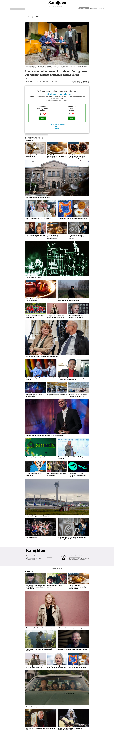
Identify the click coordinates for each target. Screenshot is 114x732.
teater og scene (36, 135)
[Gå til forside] (57, 2)
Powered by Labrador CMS (57, 568)
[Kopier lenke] (82, 82)
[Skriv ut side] (86, 82)
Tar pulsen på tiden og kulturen (57, 6)
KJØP (42, 118)
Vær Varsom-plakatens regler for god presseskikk (79, 556)
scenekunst (28, 135)
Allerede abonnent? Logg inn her (57, 94)
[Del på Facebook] (73, 82)
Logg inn (94, 8)
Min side (57, 128)
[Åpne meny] (101, 8)
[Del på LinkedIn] (78, 82)
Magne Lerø (49, 557)
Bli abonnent (83, 8)
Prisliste (57, 126)
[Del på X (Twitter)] (75, 82)
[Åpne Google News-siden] (88, 82)
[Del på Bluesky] (84, 82)
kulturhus (44, 135)
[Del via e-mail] (80, 82)
